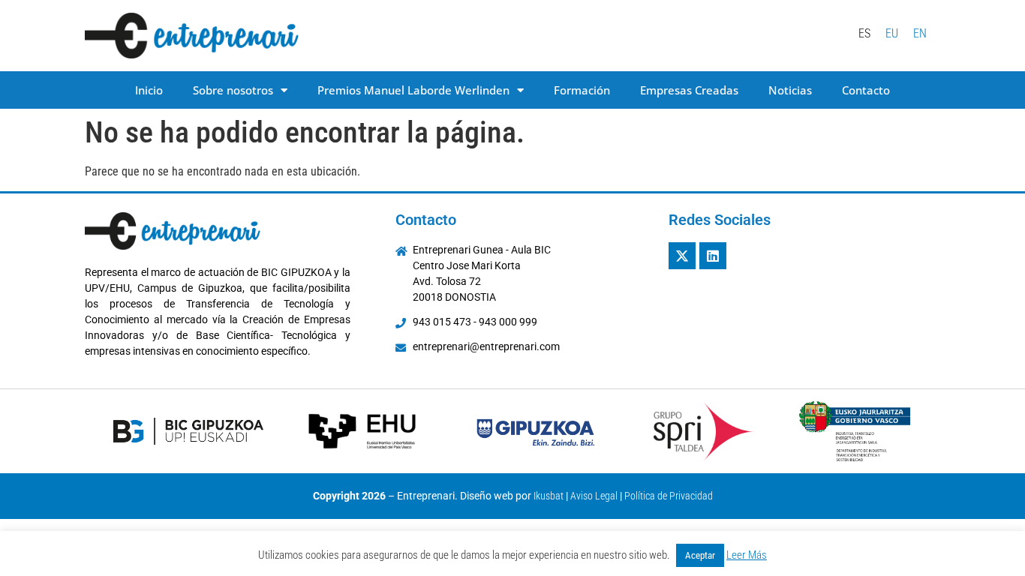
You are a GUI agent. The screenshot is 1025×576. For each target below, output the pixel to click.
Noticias (790, 90)
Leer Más (746, 555)
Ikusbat (549, 496)
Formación (582, 90)
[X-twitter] (682, 255)
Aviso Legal (594, 496)
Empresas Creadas (689, 90)
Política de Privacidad (668, 496)
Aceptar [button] (700, 555)
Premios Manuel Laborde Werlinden (413, 90)
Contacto (866, 90)
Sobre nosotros (233, 90)
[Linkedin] (712, 255)
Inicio (149, 90)
